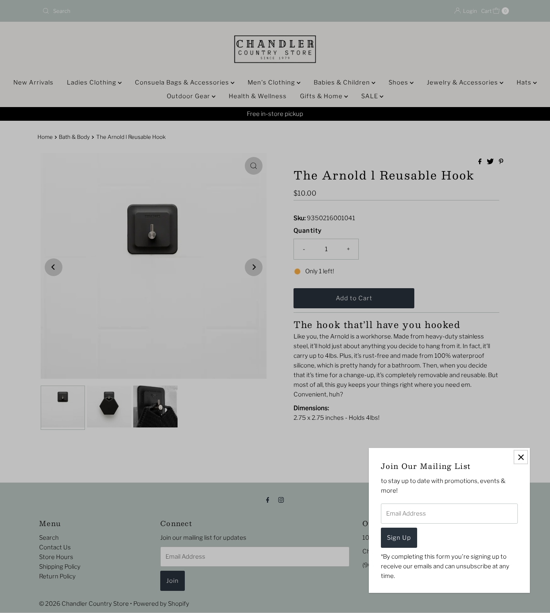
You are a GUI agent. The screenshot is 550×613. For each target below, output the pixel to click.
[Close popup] (521, 457)
